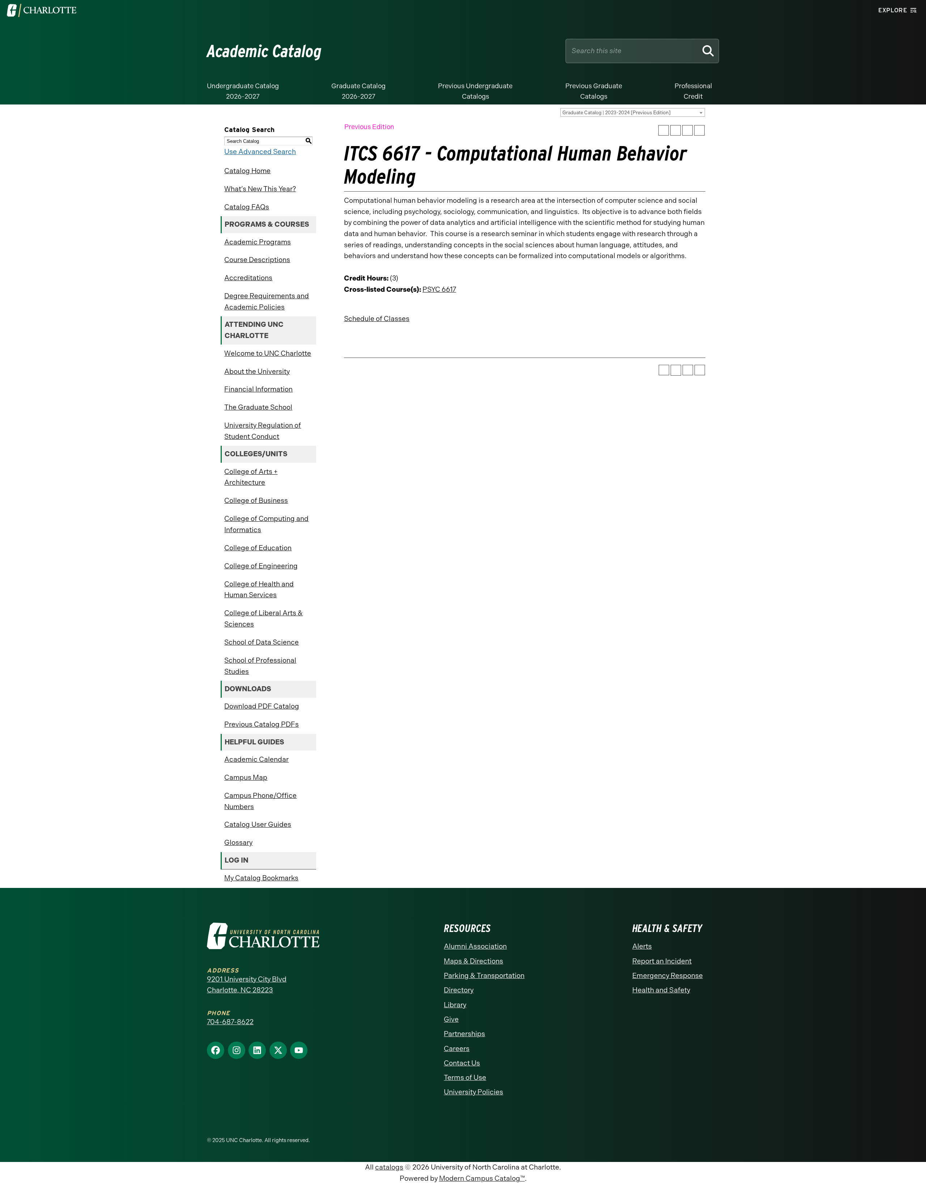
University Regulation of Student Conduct (262, 431)
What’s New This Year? (260, 189)
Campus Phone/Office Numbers (260, 801)
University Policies (473, 1092)
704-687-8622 (230, 1022)
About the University (257, 371)
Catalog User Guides (257, 824)
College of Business (256, 500)
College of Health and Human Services (259, 589)
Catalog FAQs (246, 207)
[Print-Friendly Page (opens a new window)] (687, 130)
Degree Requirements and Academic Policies (266, 301)
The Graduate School (258, 407)
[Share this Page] (675, 130)
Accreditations (248, 278)
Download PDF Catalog (261, 706)
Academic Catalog (264, 51)
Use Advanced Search (260, 152)
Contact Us (462, 1063)
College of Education (258, 548)
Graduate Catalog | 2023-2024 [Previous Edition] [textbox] (616, 112)
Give (451, 1019)
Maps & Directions (473, 961)
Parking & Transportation (484, 975)
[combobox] (632, 112)
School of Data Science (261, 642)
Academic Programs (257, 242)
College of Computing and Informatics (266, 524)
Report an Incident (662, 961)
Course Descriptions (257, 260)
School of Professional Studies (260, 666)
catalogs (389, 1167)
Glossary (238, 842)
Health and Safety (661, 990)
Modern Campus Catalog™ (482, 1178)
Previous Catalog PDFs (261, 724)
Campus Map (245, 777)
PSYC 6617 (439, 289)
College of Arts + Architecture (250, 477)
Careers (457, 1048)
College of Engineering (261, 566)
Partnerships (464, 1034)
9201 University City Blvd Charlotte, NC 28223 (246, 985)
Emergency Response (667, 975)
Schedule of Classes (376, 319)
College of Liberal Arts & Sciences (263, 618)
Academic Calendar (256, 759)
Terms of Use (465, 1077)
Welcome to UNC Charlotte (267, 353)
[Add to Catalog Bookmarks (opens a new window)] (663, 130)
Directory (458, 990)
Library (455, 1005)
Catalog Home (247, 171)
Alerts (642, 946)
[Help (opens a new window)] (699, 130)
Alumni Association (475, 946)
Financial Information (258, 389)
